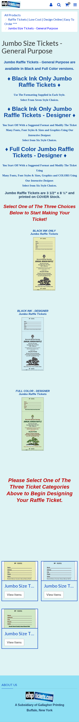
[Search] (59, 4)
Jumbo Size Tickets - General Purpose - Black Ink (19, 585)
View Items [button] (14, 594)
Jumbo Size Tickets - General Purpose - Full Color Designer (19, 633)
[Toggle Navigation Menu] (75, 4)
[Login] (51, 4)
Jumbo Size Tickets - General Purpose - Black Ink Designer (59, 585)
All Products (12, 15)
